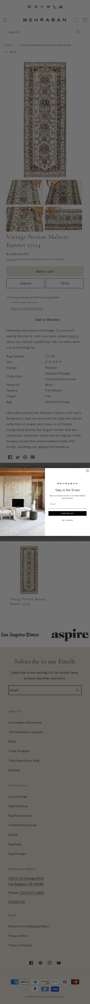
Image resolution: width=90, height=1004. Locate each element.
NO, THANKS (67, 520)
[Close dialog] (87, 470)
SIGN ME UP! (67, 513)
